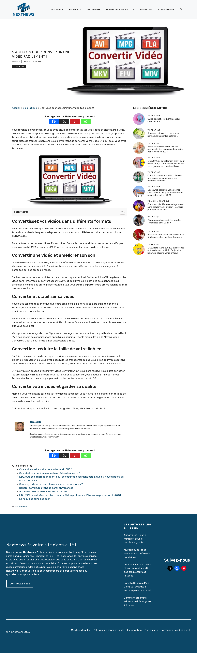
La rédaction (134, 630)
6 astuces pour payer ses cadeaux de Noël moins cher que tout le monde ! (166, 235)
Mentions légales (81, 630)
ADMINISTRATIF (166, 9)
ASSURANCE (57, 9)
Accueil (16, 107)
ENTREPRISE (93, 9)
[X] (64, 121)
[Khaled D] (19, 431)
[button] (181, 9)
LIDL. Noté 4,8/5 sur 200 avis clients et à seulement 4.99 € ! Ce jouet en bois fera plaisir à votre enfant (166, 250)
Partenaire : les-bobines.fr (176, 630)
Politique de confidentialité (108, 630)
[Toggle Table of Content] (121, 212)
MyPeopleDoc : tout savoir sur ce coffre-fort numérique (137, 553)
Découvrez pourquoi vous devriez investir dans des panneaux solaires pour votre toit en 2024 (165, 192)
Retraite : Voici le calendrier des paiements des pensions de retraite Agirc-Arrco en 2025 (165, 149)
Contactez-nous (20, 583)
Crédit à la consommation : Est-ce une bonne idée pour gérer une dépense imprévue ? (165, 178)
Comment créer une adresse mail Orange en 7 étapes (137, 601)
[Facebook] (54, 121)
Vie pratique (18, 66)
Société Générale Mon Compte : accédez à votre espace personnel (137, 587)
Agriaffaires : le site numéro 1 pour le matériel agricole (135, 539)
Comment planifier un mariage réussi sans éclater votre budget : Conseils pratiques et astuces (165, 207)
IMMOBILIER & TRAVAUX (118, 9)
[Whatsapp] (86, 121)
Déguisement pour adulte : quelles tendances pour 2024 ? (164, 221)
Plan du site (151, 630)
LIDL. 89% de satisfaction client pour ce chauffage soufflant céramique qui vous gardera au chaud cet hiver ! (166, 163)
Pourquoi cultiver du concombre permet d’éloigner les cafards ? (163, 134)
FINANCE (73, 9)
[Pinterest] (75, 121)
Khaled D (16, 61)
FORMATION (146, 9)
